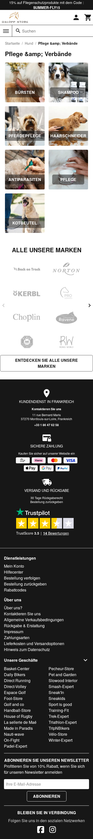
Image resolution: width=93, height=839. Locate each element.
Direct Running (17, 680)
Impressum (13, 631)
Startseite (12, 43)
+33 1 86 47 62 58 (46, 425)
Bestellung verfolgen (22, 578)
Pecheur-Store (61, 668)
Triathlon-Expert (63, 722)
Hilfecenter (13, 572)
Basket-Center (16, 668)
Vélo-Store (58, 734)
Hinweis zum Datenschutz (27, 649)
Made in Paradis (18, 728)
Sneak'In (56, 692)
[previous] (3, 305)
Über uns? (13, 608)
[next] (89, 305)
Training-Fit (59, 710)
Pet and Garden (62, 674)
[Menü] (6, 31)
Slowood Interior (63, 680)
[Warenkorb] (88, 17)
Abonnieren (46, 796)
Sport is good (60, 704)
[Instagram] (53, 830)
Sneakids (57, 698)
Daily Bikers (14, 674)
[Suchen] (18, 30)
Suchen (29, 31)
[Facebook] (41, 830)
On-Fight (11, 740)
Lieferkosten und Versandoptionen (34, 643)
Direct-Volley (15, 686)
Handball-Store (17, 710)
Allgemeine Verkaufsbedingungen (34, 619)
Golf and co (14, 704)
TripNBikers (59, 728)
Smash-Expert (61, 686)
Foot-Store (13, 698)
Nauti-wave (14, 734)
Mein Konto (14, 566)
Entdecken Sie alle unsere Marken (46, 363)
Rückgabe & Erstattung (24, 625)
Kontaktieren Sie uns (46, 409)
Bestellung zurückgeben (46, 502)
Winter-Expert (60, 740)
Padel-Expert (15, 746)
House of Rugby (18, 716)
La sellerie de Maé (20, 722)
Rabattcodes (15, 590)
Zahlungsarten (17, 637)
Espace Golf (15, 692)
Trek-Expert (59, 716)
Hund (29, 43)
